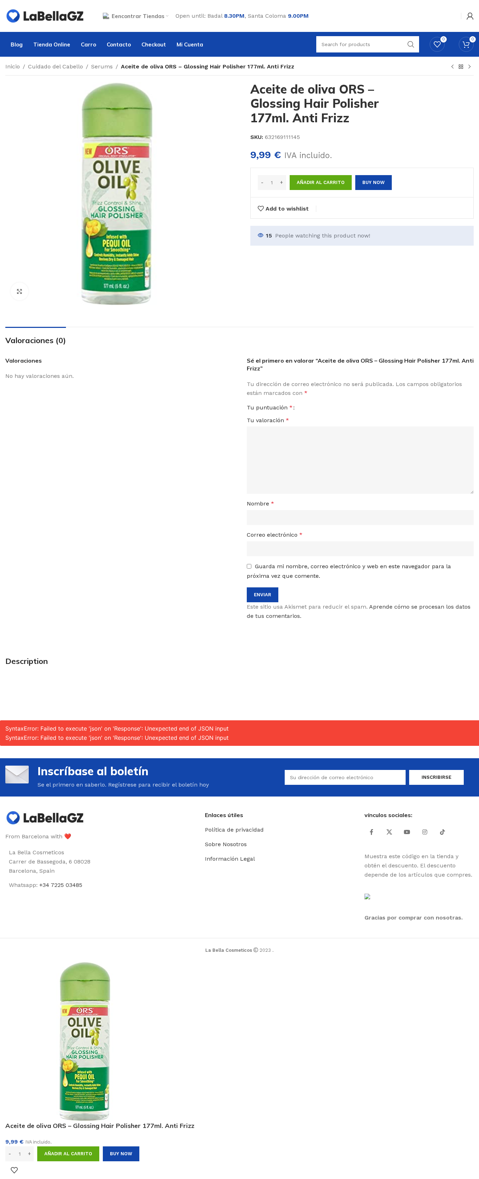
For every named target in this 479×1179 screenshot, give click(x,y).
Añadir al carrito (321, 182)
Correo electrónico (274, 534)
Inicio (12, 66)
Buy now (373, 182)
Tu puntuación (270, 407)
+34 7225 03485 (60, 885)
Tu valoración (268, 420)
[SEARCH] (411, 44)
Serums (102, 66)
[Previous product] (452, 67)
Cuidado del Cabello (55, 66)
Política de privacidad (234, 829)
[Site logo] (45, 15)
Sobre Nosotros (226, 844)
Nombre (260, 503)
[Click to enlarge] (19, 291)
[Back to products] (461, 67)
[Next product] (469, 67)
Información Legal (230, 858)
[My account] (470, 16)
